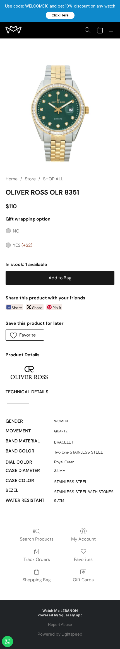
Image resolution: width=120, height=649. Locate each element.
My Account (83, 539)
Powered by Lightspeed (60, 634)
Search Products (37, 539)
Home (12, 179)
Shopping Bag (37, 580)
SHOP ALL (53, 179)
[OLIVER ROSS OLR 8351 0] (60, 114)
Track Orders (36, 559)
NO (16, 231)
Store (30, 179)
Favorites (83, 559)
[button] (60, 15)
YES (22, 245)
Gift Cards (83, 580)
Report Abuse (60, 624)
